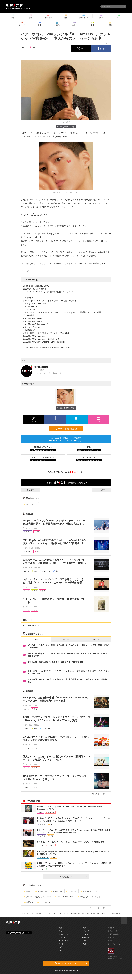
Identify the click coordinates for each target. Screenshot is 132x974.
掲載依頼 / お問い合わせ (116, 934)
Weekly (66, 639)
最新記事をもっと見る (99, 793)
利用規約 (111, 940)
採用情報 (111, 937)
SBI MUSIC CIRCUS (65, 896)
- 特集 (84, 944)
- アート (60, 944)
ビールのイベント (90, 891)
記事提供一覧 (112, 931)
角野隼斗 (29, 902)
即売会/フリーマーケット (90, 896)
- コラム (85, 940)
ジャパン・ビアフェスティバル (38, 896)
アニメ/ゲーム (45, 902)
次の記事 (101, 490)
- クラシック (62, 937)
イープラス (26, 913)
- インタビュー (87, 934)
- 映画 (60, 950)
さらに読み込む (66, 877)
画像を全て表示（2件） (67, 127)
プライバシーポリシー (115, 944)
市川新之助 (57, 891)
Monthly (96, 639)
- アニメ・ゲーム (64, 940)
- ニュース (85, 931)
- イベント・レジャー (65, 934)
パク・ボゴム (31, 504)
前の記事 (30, 490)
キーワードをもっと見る (98, 907)
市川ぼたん (72, 891)
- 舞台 (60, 931)
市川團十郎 (42, 891)
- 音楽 (60, 927)
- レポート (85, 937)
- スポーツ (61, 947)
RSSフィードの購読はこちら (67, 429)
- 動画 (84, 927)
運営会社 (111, 927)
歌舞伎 (29, 891)
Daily (36, 639)
